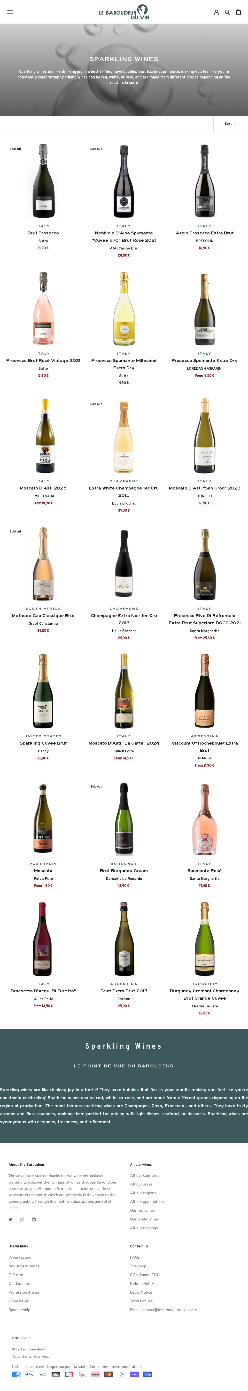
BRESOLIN (204, 241)
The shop (138, 1266)
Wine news (18, 1301)
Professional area (23, 1292)
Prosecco (174, 1105)
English (19, 1338)
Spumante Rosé (204, 870)
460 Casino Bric (124, 248)
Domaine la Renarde (124, 879)
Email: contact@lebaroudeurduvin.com (163, 1310)
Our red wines (142, 1210)
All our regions (143, 1193)
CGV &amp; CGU (145, 1275)
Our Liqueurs (19, 1283)
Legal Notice (141, 1292)
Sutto (43, 241)
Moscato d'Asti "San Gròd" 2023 (204, 488)
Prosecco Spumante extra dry (205, 360)
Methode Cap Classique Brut (43, 615)
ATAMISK (204, 758)
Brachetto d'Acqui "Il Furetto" (43, 991)
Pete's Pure (43, 879)
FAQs (135, 1257)
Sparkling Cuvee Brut (43, 743)
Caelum (123, 999)
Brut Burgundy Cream (124, 870)
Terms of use (141, 1301)
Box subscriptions (23, 1266)
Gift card (15, 1275)
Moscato (43, 870)
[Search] (227, 11)
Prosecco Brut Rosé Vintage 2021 (43, 360)
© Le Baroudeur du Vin (29, 1349)
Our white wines (144, 1219)
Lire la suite (127, 82)
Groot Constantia (43, 624)
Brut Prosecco (43, 233)
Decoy (43, 751)
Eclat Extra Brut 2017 (124, 991)
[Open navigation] (10, 12)
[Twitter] (10, 1219)
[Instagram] (22, 1219)
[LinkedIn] (34, 1219)
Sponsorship (19, 1310)
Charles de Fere (205, 1006)
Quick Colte (124, 751)
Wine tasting (19, 1257)
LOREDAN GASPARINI (204, 368)
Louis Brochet (124, 503)
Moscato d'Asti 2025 (43, 488)
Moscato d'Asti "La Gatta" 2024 (124, 743)
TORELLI (204, 496)
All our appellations (147, 1201)
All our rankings (144, 1228)
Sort (229, 124)
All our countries (144, 1175)
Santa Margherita (205, 631)
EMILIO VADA (43, 496)
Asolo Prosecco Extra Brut (205, 233)
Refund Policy (142, 1283)
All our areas (141, 1184)
